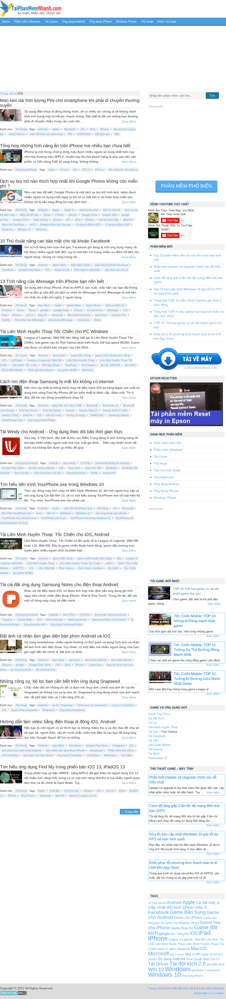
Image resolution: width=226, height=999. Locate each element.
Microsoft (57, 315)
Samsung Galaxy (118, 415)
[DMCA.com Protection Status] (13, 994)
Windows (41, 229)
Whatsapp (110, 755)
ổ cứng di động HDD (88, 224)
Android (42, 129)
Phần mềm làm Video (121, 750)
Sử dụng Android (171, 959)
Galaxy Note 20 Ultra (115, 410)
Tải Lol (152, 722)
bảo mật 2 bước (80, 265)
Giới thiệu (171, 988)
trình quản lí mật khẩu (87, 269)
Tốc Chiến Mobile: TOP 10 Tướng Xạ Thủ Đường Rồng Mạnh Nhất (196, 650)
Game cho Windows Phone (181, 923)
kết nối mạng (54, 415)
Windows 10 (83, 513)
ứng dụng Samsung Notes (66, 624)
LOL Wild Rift (46, 568)
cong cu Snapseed (122, 705)
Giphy (32, 310)
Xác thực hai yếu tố (116, 269)
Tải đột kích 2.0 (188, 964)
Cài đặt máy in (208, 903)
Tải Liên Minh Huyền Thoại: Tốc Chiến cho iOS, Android (54, 534)
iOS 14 (86, 169)
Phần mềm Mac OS (167, 443)
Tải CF (215, 959)
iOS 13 (110, 790)
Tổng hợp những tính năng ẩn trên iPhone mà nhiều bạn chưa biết (65, 145)
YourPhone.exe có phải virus (19, 518)
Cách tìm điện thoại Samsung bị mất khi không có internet (57, 381)
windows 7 (199, 970)
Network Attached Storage (55, 224)
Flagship (7, 619)
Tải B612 (154, 753)
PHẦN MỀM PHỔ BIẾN (186, 186)
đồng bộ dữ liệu (29, 214)
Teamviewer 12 (157, 758)
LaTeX (29, 315)
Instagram (118, 745)
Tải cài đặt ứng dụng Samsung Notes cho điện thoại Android (59, 584)
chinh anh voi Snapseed (92, 705)
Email (47, 214)
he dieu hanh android (41, 468)
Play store (74, 468)
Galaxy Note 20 (88, 410)
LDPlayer (16, 360)
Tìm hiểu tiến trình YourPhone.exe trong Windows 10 (52, 484)
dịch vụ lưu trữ (111, 210)
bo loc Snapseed (62, 705)
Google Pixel (20, 219)
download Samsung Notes (110, 614)
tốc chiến (130, 365)
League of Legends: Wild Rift (44, 360)
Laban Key (95, 664)
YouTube (126, 755)
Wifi (117, 134)
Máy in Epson (177, 954)
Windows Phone (126, 21)
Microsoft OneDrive (13, 224)
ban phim (74, 660)
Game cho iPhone (188, 918)
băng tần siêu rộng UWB (67, 405)
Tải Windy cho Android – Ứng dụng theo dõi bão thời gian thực (61, 431)
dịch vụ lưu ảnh (88, 210)
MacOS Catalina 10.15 (82, 795)
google (73, 214)
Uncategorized (164, 477)
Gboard (6, 664)
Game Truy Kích (158, 714)
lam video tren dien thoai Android (21, 750)
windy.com (109, 472)
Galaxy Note (24, 619)
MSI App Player (51, 365)
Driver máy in (195, 907)
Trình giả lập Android (40, 370)
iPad (92, 129)
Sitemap (218, 988)
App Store (44, 305)
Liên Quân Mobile (159, 745)
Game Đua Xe (182, 928)
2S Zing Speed (157, 902)
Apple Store (59, 265)
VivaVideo (93, 755)
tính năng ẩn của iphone (123, 169)
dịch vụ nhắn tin (114, 305)
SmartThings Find (12, 420)
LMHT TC (163, 949)
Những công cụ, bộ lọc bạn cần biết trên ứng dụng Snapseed (60, 681)
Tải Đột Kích (156, 718)
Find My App (71, 790)
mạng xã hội (62, 269)
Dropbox (7, 310)
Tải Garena (155, 749)
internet (27, 415)
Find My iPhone (28, 410)
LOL (31, 568)
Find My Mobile (52, 410)
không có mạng (76, 415)
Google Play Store (29, 269)
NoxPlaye (71, 365)
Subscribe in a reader (209, 993)
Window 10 (24, 229)
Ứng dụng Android (73, 21)
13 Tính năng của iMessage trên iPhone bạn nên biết (52, 281)
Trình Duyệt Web (197, 959)
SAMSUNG (83, 134)
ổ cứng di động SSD (117, 224)
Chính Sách (188, 988)
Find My (54, 790)
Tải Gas (153, 731)
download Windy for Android (112, 463)
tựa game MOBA (67, 370)
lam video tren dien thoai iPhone (65, 750)
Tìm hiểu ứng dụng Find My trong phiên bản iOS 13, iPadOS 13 (62, 766)
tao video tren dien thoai (37, 755)
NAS (32, 224)
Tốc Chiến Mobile (12, 370)
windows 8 (213, 970)
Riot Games (89, 365)
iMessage (113, 310)
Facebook (8, 269)
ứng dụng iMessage (60, 320)
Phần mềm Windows (27, 21)
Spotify (6, 320)
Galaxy (70, 410)
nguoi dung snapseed (24, 710)
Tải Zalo (153, 740)
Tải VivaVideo (10, 755)
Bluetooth (70, 129)
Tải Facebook (157, 736)
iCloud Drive (94, 310)
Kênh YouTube (166, 21)
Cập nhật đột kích (165, 907)
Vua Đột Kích (216, 964)
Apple (55, 129)
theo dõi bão (21, 472)
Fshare (59, 214)
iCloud (64, 169)
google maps (61, 310)
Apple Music (93, 305)
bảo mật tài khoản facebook (111, 265)
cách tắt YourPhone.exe (78, 508)
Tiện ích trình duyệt (167, 470)
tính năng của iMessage (29, 320)
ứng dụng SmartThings (41, 420)
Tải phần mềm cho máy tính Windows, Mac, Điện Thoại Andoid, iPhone (30, 9)
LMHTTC (18, 568)
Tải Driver (158, 963)
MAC (173, 949)
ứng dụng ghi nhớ (35, 624)
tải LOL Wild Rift (110, 365)
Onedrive (7, 229)
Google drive (89, 214)
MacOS (127, 219)
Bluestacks (59, 355)
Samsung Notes (77, 619)
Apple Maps (74, 305)
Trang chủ (7, 93)
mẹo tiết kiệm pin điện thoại (46, 134)
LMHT (109, 563)
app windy (69, 463)
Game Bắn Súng (80, 355)
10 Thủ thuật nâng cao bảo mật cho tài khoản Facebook (55, 241)
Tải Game (51, 21)
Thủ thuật (147, 21)
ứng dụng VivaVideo (69, 755)
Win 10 (51, 513)
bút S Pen (69, 614)
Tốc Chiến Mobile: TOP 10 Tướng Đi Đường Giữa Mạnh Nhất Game (197, 678)
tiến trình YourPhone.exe (16, 513)
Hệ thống (102, 508)
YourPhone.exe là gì (53, 518)
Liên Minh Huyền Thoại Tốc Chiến (80, 563)
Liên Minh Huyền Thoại (81, 360)
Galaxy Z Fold (10, 415)
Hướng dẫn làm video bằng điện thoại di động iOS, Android (57, 721)
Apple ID (69, 210)
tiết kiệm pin (102, 134)
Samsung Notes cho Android (109, 619)
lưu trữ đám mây (109, 219)
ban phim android (95, 660)
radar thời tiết (93, 468)
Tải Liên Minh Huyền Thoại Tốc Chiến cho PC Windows (54, 331)
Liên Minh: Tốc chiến (24, 365)
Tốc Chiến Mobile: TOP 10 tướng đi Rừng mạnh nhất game (195, 621)
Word (97, 320)
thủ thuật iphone (45, 669)
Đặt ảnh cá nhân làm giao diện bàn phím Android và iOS (55, 636)
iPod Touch (28, 795)
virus (39, 513)
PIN (70, 134)
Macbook (45, 795)
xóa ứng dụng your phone (111, 513)
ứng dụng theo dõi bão (48, 472)
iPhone (104, 129)
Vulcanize (83, 320)
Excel (20, 310)
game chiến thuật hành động (112, 355)
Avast (55, 508)
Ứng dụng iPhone (100, 21)
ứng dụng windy (76, 472)
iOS (83, 129)
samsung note (54, 619)
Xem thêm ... (130, 121)
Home (6, 21)
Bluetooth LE (110, 405)
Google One (109, 214)
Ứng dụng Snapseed (72, 710)
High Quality (40, 219)
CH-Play (85, 463)
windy (94, 472)
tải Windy (111, 468)
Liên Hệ (204, 988)
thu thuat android (21, 669)
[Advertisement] (113, 58)
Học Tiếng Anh (179, 933)
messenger (96, 750)
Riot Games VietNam (90, 568)
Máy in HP (192, 954)
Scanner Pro (118, 315)
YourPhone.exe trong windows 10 (90, 518)
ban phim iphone (121, 660)
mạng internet (17, 134)
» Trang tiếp (130, 811)
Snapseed (48, 710)
